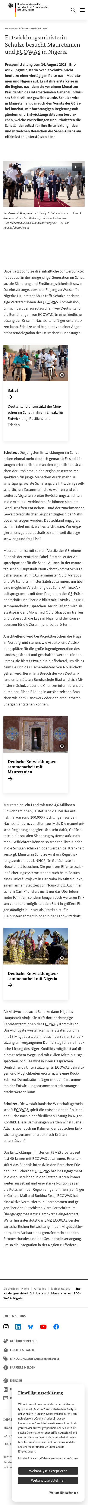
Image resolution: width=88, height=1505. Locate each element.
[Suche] (73, 10)
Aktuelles (40, 1289)
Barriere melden (22, 1367)
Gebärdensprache (23, 1341)
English (16, 1380)
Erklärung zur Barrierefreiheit (34, 1359)
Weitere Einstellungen (63, 1493)
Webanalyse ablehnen (48, 1480)
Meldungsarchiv (60, 1289)
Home (25, 1289)
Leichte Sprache (22, 1350)
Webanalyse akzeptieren (48, 1471)
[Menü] (82, 10)
